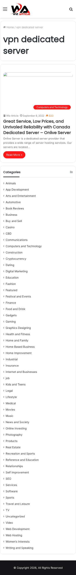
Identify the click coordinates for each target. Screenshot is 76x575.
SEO (8, 478)
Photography (14, 434)
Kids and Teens (16, 384)
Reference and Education (22, 459)
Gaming (11, 321)
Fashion (11, 283)
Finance (11, 302)
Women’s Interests (18, 541)
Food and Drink (15, 309)
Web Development (18, 529)
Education (12, 277)
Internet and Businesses (21, 371)
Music (9, 415)
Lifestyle (11, 397)
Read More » (14, 154)
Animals (11, 183)
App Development (17, 189)
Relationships (14, 466)
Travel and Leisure (18, 503)
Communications (17, 239)
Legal (9, 390)
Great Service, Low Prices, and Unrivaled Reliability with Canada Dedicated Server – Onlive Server (37, 126)
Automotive (13, 202)
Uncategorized (15, 516)
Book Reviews (15, 208)
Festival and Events (18, 296)
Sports (10, 497)
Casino (10, 227)
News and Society (17, 422)
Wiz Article (12, 115)
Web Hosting (14, 535)
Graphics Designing (18, 327)
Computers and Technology (24, 246)
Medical (11, 403)
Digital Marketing (17, 271)
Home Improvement (19, 353)
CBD (9, 233)
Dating (10, 265)
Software (12, 491)
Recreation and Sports (20, 453)
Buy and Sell (14, 221)
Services (11, 485)
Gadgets (11, 315)
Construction (14, 252)
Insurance (12, 365)
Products (11, 441)
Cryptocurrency (16, 258)
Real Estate (13, 447)
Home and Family (17, 340)
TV (7, 510)
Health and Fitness (18, 334)
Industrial (12, 359)
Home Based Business (20, 346)
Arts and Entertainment (21, 195)
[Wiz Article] (20, 9)
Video (9, 522)
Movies (10, 409)
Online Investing (16, 428)
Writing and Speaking (19, 547)
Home (10, 27)
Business (11, 214)
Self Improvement (17, 472)
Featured (11, 290)
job (8, 378)
